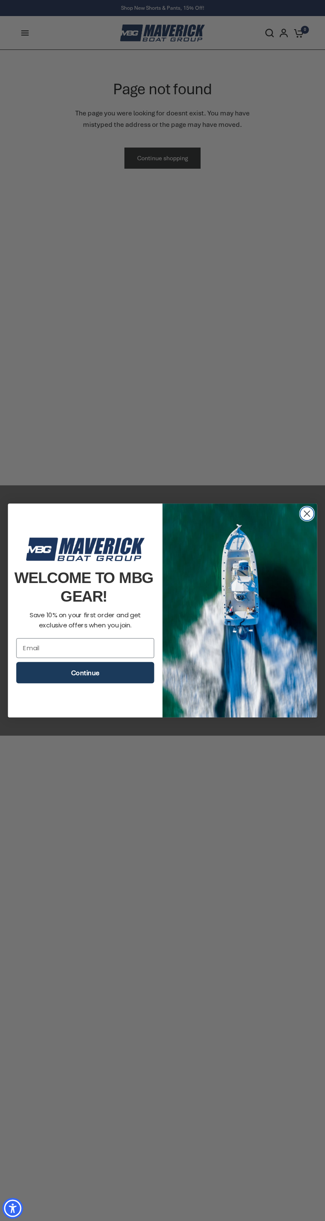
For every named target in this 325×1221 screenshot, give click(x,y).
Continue (85, 672)
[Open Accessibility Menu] (12, 1208)
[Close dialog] (307, 514)
